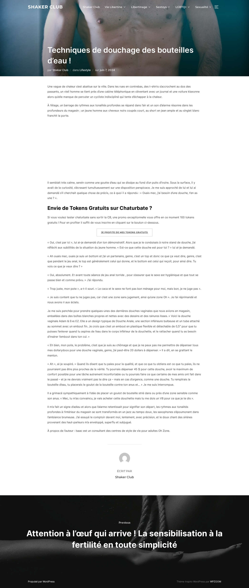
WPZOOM (215, 581)
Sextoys (161, 7)
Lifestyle (85, 70)
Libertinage (139, 7)
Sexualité (201, 7)
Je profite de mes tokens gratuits (124, 232)
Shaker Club (45, 7)
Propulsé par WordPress (41, 581)
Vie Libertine (113, 7)
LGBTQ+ (180, 7)
